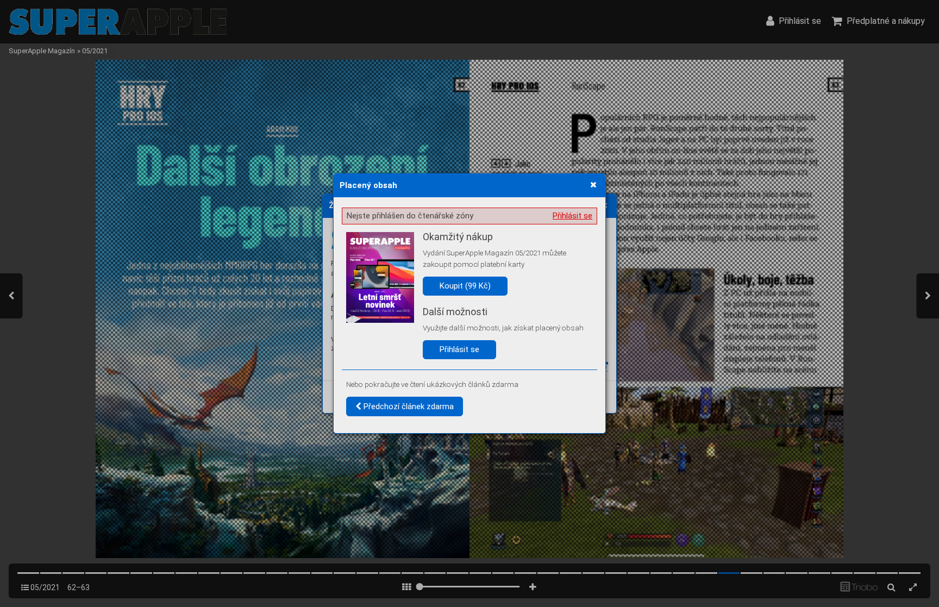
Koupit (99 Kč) (465, 286)
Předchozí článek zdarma (407, 406)
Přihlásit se (572, 216)
